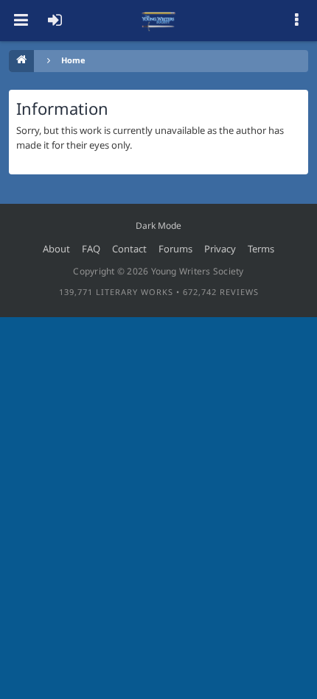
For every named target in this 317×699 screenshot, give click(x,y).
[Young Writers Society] (158, 20)
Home (73, 59)
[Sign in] (54, 20)
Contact (129, 248)
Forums (175, 248)
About (56, 248)
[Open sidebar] (296, 20)
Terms (261, 248)
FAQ (91, 248)
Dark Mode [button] (158, 225)
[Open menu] (20, 20)
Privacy (220, 248)
